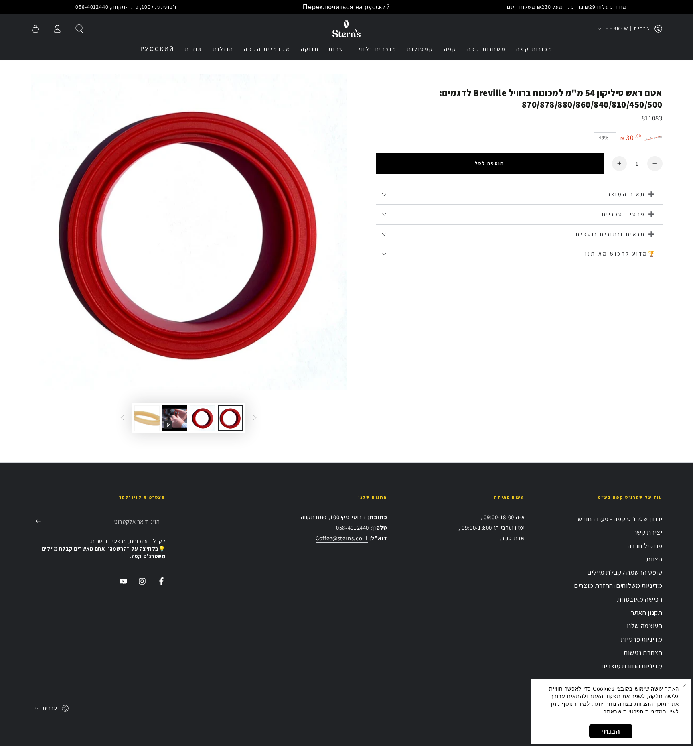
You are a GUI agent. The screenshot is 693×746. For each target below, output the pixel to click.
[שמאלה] (254, 418)
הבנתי (610, 731)
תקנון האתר (646, 612)
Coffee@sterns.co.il (342, 538)
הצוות (654, 559)
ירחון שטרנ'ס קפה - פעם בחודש (620, 518)
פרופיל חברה (645, 545)
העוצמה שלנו (645, 625)
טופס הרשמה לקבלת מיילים (625, 572)
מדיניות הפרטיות (643, 711)
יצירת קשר (648, 532)
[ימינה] (122, 418)
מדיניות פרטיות (642, 639)
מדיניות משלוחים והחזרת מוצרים (618, 585)
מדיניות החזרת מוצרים (632, 665)
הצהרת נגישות (643, 652)
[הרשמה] (36, 521)
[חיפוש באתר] (79, 28)
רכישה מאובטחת (639, 599)
